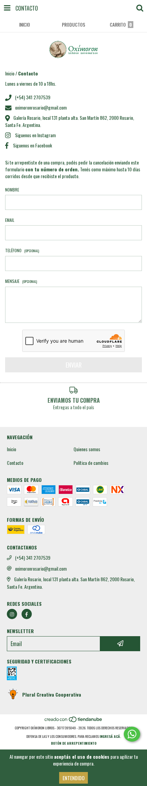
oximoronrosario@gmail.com (41, 107)
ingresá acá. (110, 736)
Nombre (12, 189)
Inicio (9, 73)
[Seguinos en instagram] (12, 614)
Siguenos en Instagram (35, 135)
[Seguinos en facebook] (27, 614)
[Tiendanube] (74, 721)
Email (9, 220)
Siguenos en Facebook (32, 145)
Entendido (73, 778)
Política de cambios (91, 462)
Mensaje (21, 281)
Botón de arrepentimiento (73, 743)
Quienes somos (87, 449)
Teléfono (22, 250)
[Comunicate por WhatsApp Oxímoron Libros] (132, 734)
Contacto (15, 462)
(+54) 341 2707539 (32, 97)
